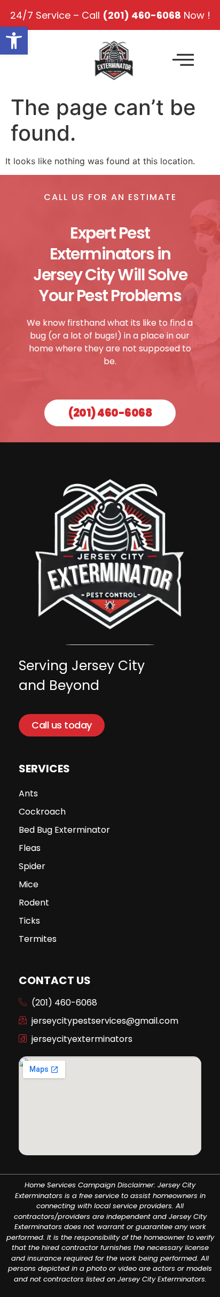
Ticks (29, 921)
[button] (14, 41)
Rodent (34, 902)
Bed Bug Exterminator (64, 830)
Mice (28, 884)
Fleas (30, 848)
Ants (28, 793)
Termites (38, 939)
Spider (32, 866)
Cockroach (42, 811)
